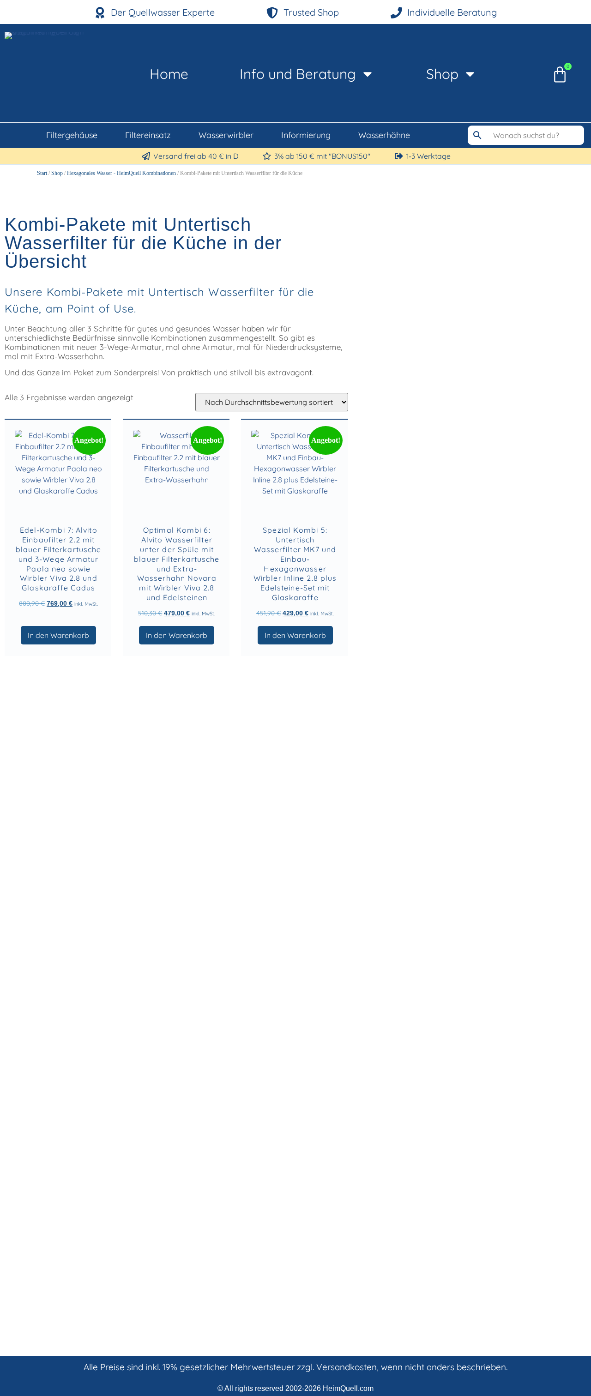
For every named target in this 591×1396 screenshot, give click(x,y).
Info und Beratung (298, 74)
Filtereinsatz (148, 135)
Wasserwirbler (226, 135)
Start (42, 173)
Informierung (306, 135)
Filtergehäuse (71, 135)
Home (169, 74)
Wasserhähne (384, 135)
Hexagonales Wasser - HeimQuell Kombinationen (121, 173)
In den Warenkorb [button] (58, 635)
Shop (442, 74)
